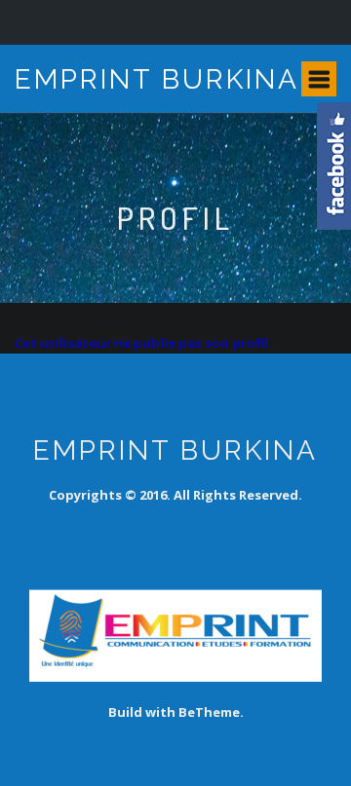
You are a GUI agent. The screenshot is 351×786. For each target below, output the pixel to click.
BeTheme (209, 712)
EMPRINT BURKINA (157, 79)
